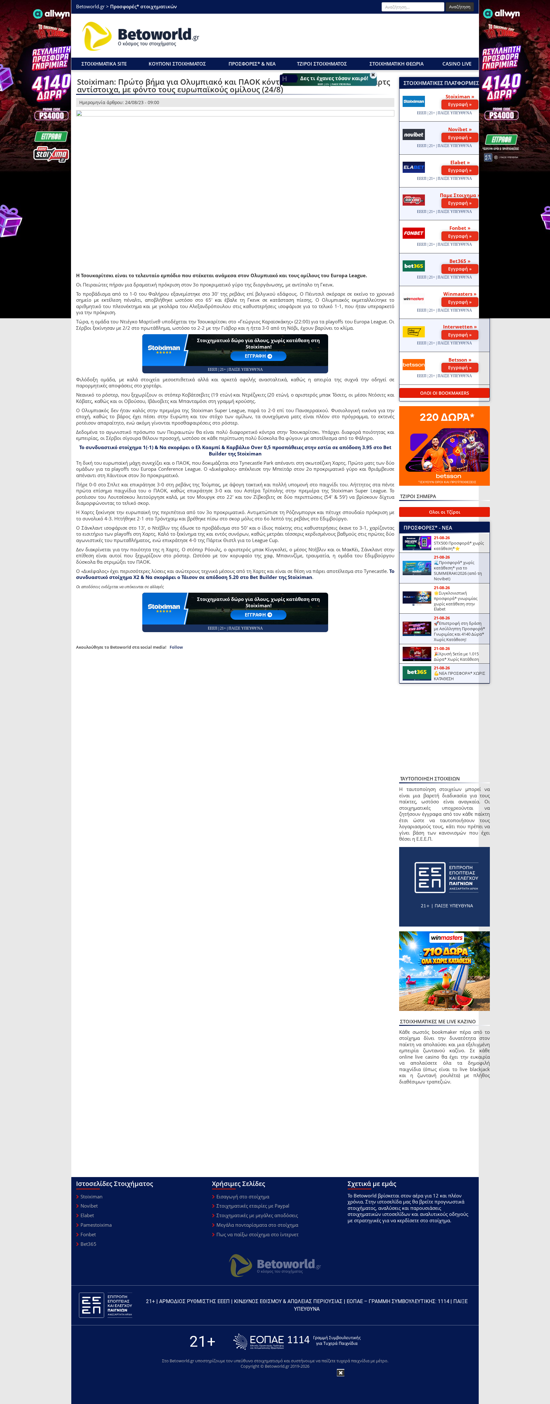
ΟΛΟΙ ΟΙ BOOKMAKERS (444, 393)
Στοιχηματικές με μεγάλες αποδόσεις (257, 1215)
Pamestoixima (96, 1225)
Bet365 (88, 1244)
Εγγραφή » (460, 104)
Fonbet (88, 1234)
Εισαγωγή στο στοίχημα (242, 1196)
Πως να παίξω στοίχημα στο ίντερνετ (257, 1234)
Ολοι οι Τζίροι (444, 512)
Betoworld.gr (90, 6)
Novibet (89, 1206)
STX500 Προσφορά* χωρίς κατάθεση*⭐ (459, 545)
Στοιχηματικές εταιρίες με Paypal (252, 1206)
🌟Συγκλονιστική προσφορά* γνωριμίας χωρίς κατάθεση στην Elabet (455, 601)
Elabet (87, 1215)
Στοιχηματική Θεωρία (397, 63)
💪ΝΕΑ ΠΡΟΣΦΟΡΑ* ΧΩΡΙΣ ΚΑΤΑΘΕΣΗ (459, 675)
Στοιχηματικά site (104, 63)
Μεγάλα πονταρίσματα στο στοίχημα (257, 1225)
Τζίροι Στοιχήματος (322, 63)
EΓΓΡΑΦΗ (255, 356)
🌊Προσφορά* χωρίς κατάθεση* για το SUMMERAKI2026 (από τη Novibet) (458, 571)
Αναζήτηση (459, 7)
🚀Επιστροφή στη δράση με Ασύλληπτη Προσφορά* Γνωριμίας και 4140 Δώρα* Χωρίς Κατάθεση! (459, 631)
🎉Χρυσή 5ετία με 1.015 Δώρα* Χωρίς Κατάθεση (456, 656)
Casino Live (456, 63)
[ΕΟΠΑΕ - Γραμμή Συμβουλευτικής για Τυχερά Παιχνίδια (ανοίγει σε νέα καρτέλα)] (297, 1342)
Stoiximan (91, 1196)
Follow (176, 647)
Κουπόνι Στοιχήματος (177, 63)
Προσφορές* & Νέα (252, 63)
